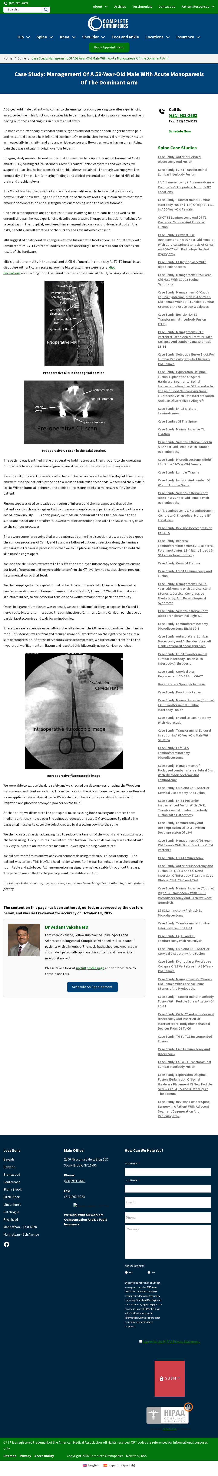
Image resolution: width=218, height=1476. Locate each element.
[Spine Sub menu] (51, 37)
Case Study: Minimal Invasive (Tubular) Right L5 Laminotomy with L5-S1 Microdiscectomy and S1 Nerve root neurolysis (186, 895)
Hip (20, 37)
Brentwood (11, 1174)
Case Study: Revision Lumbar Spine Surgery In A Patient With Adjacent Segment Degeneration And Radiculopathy (184, 1109)
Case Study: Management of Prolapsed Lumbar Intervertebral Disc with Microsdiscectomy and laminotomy (186, 772)
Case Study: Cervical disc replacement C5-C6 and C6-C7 (180, 674)
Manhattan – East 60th (20, 1227)
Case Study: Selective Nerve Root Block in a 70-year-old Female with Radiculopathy (183, 498)
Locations (154, 37)
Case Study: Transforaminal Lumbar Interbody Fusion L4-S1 (184, 925)
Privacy (25, 1456)
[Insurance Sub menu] (198, 37)
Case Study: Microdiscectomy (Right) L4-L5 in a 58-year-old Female (185, 462)
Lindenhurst (12, 1204)
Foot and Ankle (125, 37)
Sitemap (9, 1456)
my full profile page (90, 968)
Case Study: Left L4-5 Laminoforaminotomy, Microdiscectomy (174, 753)
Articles (120, 6)
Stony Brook (12, 1189)
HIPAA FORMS (169, 1429)
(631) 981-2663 (183, 116)
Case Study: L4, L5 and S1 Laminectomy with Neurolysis (180, 938)
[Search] (46, 10)
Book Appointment (109, 47)
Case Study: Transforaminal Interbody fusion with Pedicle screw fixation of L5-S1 (186, 1001)
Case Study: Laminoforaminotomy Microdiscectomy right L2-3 (183, 626)
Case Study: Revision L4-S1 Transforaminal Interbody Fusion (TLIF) (182, 319)
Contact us (166, 6)
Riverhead (10, 1219)
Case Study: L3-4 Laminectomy (181, 858)
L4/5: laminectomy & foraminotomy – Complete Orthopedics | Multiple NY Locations (186, 187)
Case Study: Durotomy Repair (179, 692)
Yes (130, 1272)
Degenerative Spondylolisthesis (181, 684)
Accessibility (44, 1456)
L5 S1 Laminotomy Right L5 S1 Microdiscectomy (180, 913)
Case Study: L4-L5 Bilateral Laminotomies (177, 411)
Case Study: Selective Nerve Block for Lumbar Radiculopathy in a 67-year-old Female (186, 359)
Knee (64, 37)
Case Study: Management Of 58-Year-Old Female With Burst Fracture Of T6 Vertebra (185, 845)
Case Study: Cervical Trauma (179, 563)
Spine (42, 37)
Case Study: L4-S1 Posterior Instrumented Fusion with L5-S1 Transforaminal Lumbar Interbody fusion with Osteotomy (183, 807)
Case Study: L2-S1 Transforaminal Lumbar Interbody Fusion (182, 172)
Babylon (9, 1167)
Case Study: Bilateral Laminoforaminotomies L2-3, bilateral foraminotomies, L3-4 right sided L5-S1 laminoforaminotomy (186, 548)
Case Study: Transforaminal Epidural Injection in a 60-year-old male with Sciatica (184, 735)
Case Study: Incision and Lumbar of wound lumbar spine (184, 482)
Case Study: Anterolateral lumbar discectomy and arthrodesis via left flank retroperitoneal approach (184, 641)
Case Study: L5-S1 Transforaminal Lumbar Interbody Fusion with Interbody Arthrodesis (182, 659)
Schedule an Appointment (92, 987)
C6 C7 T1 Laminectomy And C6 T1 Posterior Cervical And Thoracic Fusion (182, 222)
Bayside (8, 1159)
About (97, 6)
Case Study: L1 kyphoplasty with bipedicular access (182, 264)
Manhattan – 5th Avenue (21, 1234)
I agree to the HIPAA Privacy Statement (171, 1341)
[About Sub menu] (106, 6)
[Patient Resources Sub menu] (213, 6)
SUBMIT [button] (170, 1378)
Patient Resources (195, 6)
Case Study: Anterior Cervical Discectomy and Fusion (179, 159)
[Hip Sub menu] (28, 37)
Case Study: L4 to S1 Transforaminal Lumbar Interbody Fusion (184, 1064)
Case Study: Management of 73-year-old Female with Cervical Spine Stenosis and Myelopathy (185, 984)
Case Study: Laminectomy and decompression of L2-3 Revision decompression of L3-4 (181, 828)
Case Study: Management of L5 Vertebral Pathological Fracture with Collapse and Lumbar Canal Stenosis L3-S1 (185, 339)
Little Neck (11, 1197)
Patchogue (11, 1212)
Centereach (11, 1182)
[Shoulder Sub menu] (103, 37)
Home (7, 58)
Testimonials (142, 6)
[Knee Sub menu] (74, 37)
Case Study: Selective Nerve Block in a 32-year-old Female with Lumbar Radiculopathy (185, 447)
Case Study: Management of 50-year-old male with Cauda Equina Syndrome (185, 280)
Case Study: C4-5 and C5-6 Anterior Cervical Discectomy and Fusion (183, 790)
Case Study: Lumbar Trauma (178, 472)
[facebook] (6, 1244)
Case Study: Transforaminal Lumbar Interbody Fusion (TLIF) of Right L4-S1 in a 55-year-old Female (186, 205)
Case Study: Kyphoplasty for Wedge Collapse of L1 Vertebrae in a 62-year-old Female (185, 966)
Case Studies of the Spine (177, 421)
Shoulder (90, 37)
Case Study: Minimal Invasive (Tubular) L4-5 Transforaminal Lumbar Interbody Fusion (186, 705)
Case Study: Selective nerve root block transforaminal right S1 (183, 613)
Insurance (185, 37)
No (153, 1272)
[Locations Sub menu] (168, 37)
